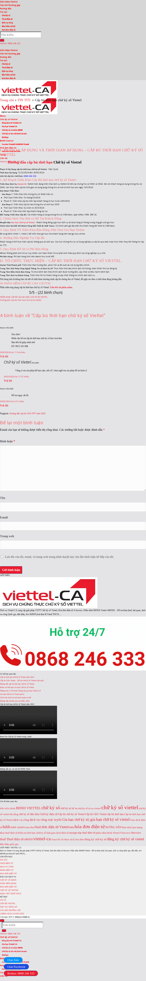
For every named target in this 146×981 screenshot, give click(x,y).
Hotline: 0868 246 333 (20, 973)
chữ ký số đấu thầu (29, 814)
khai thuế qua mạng (132, 827)
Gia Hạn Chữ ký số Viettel (23, 222)
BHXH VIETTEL (28, 808)
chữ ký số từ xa (69, 808)
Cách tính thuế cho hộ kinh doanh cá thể (15, 697)
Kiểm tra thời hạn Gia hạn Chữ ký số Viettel (17, 687)
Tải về (3, 972)
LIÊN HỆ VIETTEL (7, 903)
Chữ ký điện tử (48, 814)
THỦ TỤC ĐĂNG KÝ (8, 907)
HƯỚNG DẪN (113, 827)
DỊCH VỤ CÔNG (7, 867)
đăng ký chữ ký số (95, 839)
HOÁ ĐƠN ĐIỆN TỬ (8, 873)
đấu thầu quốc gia (9, 844)
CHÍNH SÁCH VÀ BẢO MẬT (12, 914)
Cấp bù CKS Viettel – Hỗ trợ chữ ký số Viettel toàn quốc (22, 680)
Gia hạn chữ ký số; (76, 820)
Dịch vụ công (7, 23)
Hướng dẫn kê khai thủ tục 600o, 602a (14, 701)
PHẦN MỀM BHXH (8, 883)
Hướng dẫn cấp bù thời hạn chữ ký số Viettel (20, 300)
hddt (6, 827)
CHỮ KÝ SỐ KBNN (8, 880)
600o (2, 808)
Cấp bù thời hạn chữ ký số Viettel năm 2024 (17, 677)
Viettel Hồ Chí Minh (60, 840)
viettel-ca (42, 838)
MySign (5, 955)
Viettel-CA (21, 184)
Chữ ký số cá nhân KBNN (12, 948)
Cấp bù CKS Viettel (95, 814)
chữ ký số (50, 807)
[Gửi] (2, 40)
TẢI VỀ (3, 900)
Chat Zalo (13, 959)
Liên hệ (3, 158)
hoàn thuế (30, 827)
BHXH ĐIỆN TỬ (6, 870)
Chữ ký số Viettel (17, 362)
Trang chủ (7, 100)
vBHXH (28, 839)
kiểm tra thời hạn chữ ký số (32, 833)
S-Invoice (125, 833)
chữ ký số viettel (119, 807)
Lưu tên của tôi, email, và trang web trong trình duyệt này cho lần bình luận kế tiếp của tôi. (59, 556)
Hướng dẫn (5, 8)
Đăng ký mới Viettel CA (11, 941)
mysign (73, 832)
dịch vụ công (21, 819)
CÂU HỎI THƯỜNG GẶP (10, 910)
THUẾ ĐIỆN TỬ (6, 863)
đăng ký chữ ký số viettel (125, 839)
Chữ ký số (6, 15)
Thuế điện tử (7, 19)
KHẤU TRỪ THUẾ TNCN (10, 894)
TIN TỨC (4, 860)
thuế (3, 839)
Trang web (7, 536)
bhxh (12, 808)
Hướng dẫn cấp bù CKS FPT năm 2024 (27, 413)
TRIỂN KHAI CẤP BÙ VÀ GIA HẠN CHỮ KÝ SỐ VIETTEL (24, 297)
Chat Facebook (16, 966)
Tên (2, 497)
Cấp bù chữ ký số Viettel (71, 814)
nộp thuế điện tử (86, 832)
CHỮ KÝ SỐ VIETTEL (9, 890)
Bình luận (7, 441)
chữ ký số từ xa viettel (89, 808)
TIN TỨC (24, 100)
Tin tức (3, 12)
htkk (71, 827)
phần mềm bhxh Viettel (108, 833)
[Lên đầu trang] (2, 920)
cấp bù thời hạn (115, 814)
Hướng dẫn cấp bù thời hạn (30, 162)
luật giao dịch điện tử (58, 833)
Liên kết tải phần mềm (61, 287)
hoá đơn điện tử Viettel (52, 827)
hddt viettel (17, 827)
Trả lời (4, 356)
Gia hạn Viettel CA (9, 944)
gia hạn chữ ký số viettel (110, 819)
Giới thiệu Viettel (8, 1)
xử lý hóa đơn (77, 839)
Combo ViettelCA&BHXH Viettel (15, 144)
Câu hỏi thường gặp (10, 5)
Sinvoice (136, 832)
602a (7, 808)
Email (4, 517)
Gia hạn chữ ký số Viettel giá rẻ (12, 694)
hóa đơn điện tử (90, 826)
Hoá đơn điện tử (8, 30)
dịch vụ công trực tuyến (46, 820)
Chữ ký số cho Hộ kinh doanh (14, 951)
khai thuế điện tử (8, 833)
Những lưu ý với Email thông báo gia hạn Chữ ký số (20, 691)
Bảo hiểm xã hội (8, 26)
